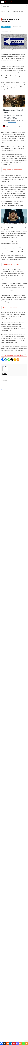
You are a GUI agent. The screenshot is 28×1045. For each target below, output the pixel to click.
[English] (15, 2)
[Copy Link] (14, 359)
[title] (21, 2)
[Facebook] (2, 359)
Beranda (3, 11)
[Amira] (8, 1)
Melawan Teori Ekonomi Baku (12, 307)
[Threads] (11, 359)
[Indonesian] (17, 2)
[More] (17, 359)
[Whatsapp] (8, 359)
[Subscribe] (25, 6)
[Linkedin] (5, 359)
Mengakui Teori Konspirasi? (11, 264)
